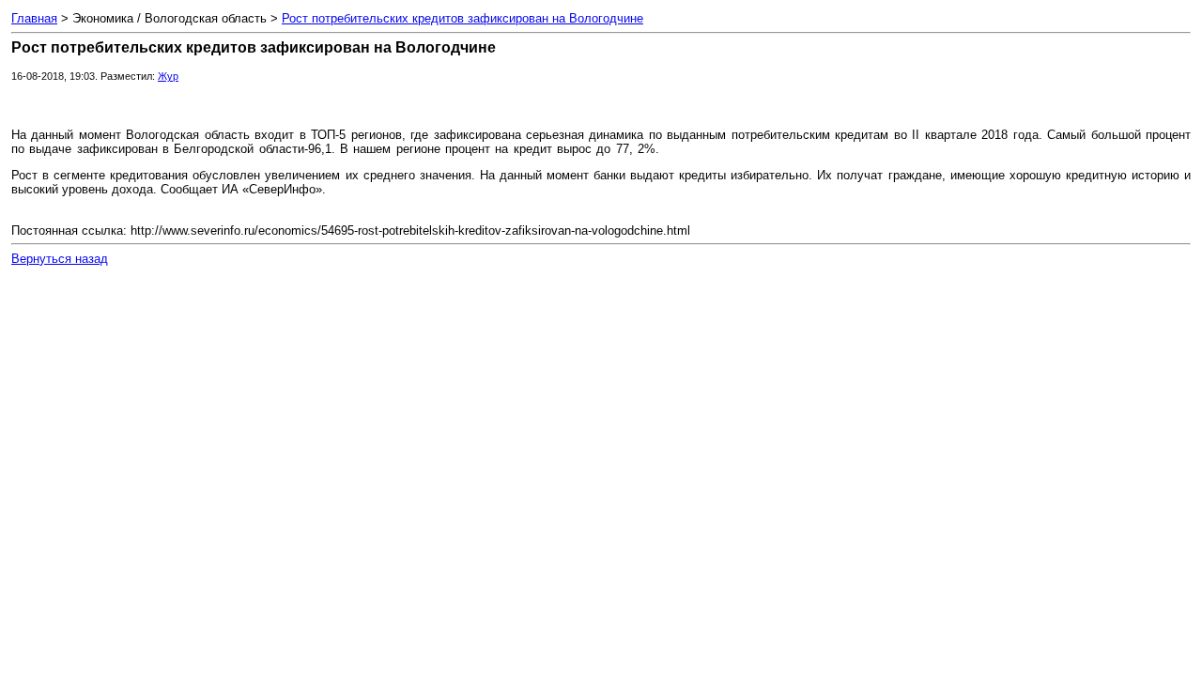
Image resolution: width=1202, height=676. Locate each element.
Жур (168, 76)
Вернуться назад (59, 259)
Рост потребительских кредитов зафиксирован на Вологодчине (462, 18)
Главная (34, 18)
